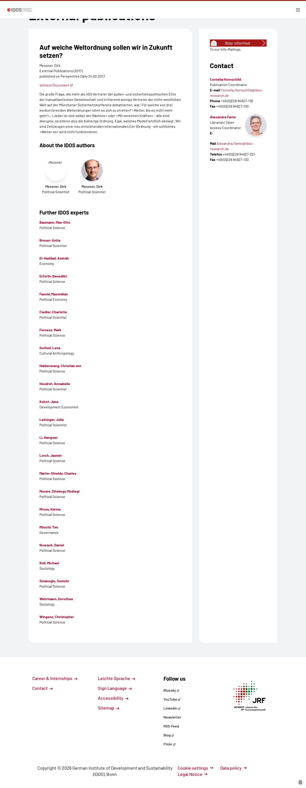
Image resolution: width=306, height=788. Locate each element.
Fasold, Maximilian (53, 294)
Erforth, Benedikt (53, 276)
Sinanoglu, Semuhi (54, 581)
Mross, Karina (49, 509)
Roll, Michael (49, 563)
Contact (40, 688)
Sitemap (106, 707)
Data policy (231, 768)
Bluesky (170, 690)
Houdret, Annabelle (54, 383)
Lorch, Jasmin (50, 455)
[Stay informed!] (238, 43)
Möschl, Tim (48, 527)
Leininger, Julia (51, 419)
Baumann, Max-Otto (54, 222)
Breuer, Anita (49, 240)
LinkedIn (171, 708)
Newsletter (172, 717)
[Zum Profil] (256, 125)
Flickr (168, 744)
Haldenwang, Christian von (60, 366)
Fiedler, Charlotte (53, 312)
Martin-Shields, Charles (57, 473)
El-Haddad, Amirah (54, 258)
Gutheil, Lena (49, 348)
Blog (167, 735)
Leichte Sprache (114, 678)
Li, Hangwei (48, 437)
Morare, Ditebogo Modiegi (59, 491)
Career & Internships (52, 678)
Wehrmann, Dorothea (56, 599)
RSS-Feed (171, 726)
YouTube (171, 699)
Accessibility (111, 698)
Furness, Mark (50, 330)
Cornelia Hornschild (225, 79)
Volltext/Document (54, 85)
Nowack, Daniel (51, 545)
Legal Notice (190, 774)
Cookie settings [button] (193, 768)
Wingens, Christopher (56, 617)
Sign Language (113, 688)
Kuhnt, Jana (48, 401)
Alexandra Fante (223, 117)
